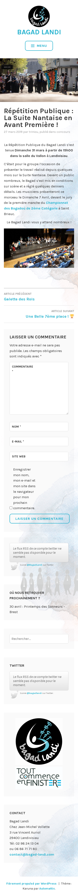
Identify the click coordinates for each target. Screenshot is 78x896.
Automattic (47, 888)
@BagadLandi (34, 565)
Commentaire (22, 369)
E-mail (18, 441)
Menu (41, 46)
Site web (19, 456)
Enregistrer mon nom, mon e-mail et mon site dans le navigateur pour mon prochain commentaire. (24, 488)
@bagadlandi (34, 693)
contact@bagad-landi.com (32, 854)
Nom (16, 426)
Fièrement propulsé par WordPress (31, 883)
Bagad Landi (39, 32)
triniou (33, 132)
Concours (63, 132)
